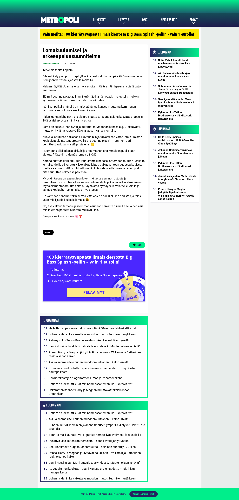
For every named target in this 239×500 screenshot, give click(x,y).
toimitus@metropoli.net (143, 494)
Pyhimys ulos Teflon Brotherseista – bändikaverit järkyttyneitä (89, 340)
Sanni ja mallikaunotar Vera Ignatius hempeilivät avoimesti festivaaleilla (95, 434)
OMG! (145, 19)
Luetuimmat (53, 405)
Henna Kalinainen (51, 63)
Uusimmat (52, 320)
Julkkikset (99, 19)
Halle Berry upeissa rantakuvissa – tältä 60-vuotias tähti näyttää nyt (92, 328)
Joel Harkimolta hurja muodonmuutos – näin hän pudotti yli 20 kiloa (92, 447)
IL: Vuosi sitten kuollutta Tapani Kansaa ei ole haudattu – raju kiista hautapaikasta (92, 370)
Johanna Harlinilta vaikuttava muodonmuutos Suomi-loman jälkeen (92, 334)
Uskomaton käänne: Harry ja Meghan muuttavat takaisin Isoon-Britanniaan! (89, 391)
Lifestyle (123, 19)
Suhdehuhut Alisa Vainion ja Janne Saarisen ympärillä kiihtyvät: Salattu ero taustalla (97, 426)
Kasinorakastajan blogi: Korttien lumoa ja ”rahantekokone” (86, 378)
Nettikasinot (169, 19)
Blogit (194, 19)
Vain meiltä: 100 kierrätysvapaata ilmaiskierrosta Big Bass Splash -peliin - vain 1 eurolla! (118, 34)
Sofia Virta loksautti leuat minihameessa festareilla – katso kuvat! (91, 384)
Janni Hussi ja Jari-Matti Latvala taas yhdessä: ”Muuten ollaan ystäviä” (94, 346)
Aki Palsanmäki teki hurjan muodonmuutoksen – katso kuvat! (88, 362)
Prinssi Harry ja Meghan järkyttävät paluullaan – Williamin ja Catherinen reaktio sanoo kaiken (95, 354)
